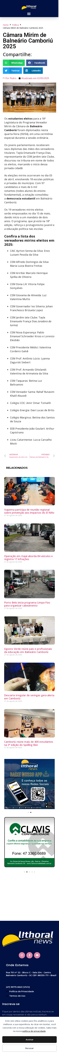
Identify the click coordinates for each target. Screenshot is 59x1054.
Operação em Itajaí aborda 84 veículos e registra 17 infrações (28, 557)
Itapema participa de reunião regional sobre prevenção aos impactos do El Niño (29, 511)
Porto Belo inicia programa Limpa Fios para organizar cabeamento (27, 604)
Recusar (29, 1048)
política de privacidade (34, 1031)
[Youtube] (37, 955)
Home (6, 25)
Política (15, 25)
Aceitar (29, 1039)
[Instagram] (22, 955)
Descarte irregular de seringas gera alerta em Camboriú (29, 697)
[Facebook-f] (29, 955)
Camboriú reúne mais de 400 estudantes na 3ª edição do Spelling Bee (28, 743)
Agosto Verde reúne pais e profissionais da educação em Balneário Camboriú (28, 650)
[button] (29, 14)
